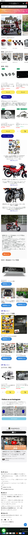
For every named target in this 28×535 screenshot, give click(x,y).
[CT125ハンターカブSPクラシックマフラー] (14, 182)
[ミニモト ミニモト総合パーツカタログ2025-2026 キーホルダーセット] (14, 158)
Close (26, 11)
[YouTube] (5, 519)
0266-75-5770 (7, 487)
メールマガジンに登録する (7, 521)
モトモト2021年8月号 (8, 352)
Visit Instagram (14, 418)
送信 (25, 6)
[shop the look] (19, 33)
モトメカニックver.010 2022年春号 (14, 328)
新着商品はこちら (6, 96)
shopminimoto (15, 428)
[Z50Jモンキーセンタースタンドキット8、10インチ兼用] (14, 207)
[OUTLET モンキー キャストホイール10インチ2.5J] (8, 114)
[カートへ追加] (10, 392)
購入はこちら (6, 254)
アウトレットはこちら (7, 136)
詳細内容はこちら (6, 283)
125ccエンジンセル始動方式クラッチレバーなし (8, 386)
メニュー (2, 3)
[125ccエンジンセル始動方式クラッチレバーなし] (8, 375)
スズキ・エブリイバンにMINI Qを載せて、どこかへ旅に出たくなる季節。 (8, 298)
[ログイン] (23, 3)
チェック (8, 92)
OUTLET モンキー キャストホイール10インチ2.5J (7, 125)
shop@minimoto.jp (8, 489)
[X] (11, 519)
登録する (25, 524)
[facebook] (8, 519)
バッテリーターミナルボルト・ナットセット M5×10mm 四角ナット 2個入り (7, 86)
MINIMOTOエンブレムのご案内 (14, 274)
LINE (17, 475)
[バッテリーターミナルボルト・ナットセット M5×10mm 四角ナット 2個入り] (8, 74)
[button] (19, 130)
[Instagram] (1, 519)
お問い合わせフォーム (7, 475)
